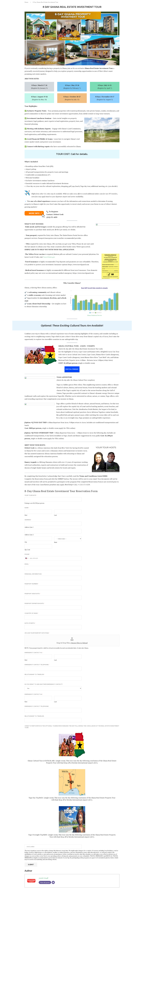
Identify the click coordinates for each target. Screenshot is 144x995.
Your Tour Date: (31, 495)
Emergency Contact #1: (34, 652)
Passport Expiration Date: (35, 603)
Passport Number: (32, 584)
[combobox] (27, 558)
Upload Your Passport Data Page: (37, 633)
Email (27, 564)
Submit (31, 864)
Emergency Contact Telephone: (37, 664)
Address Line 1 (29, 527)
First (26, 515)
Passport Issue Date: (33, 593)
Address (28, 520)
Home (26, 2)
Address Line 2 (29, 535)
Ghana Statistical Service (94, 315)
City (26, 542)
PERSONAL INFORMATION (33, 574)
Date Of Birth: (30, 623)
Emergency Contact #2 (34, 694)
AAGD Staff (43, 878)
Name (27, 508)
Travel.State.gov (49, 257)
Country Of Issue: (32, 613)
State (55, 542)
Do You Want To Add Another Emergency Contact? (44, 684)
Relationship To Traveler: (35, 674)
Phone (27, 554)
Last (55, 515)
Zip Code (27, 550)
